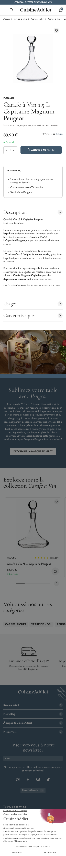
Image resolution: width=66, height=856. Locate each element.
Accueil (6, 19)
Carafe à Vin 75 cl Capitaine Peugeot (29, 564)
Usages (10, 304)
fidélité (59, 133)
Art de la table (20, 19)
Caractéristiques (19, 315)
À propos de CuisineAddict (17, 723)
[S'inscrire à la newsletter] (61, 758)
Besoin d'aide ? (11, 705)
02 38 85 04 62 (17, 807)
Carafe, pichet (37, 19)
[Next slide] (56, 583)
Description (15, 212)
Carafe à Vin (54, 19)
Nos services (10, 732)
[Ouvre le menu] (5, 10)
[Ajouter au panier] (55, 571)
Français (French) (30, 790)
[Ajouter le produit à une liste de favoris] (56, 30)
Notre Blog (9, 714)
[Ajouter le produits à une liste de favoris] (56, 501)
